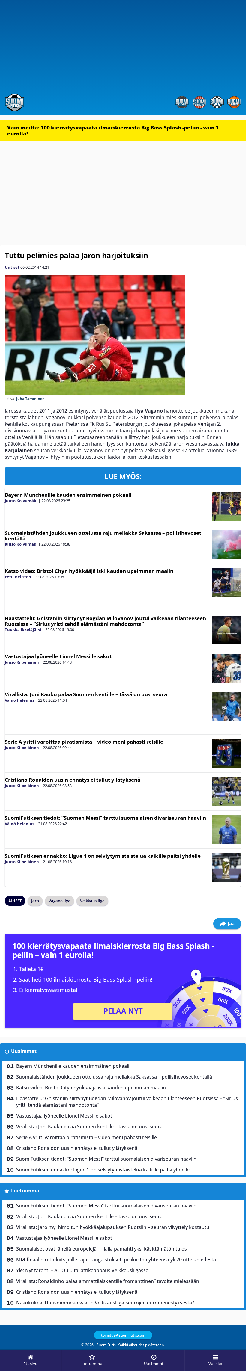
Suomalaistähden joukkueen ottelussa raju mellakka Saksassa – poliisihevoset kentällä (103, 535)
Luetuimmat (26, 1190)
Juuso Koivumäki (21, 500)
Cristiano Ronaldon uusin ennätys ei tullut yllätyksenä (72, 779)
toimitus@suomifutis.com (123, 1335)
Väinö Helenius (19, 700)
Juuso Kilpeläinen (22, 662)
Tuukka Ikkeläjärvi (23, 629)
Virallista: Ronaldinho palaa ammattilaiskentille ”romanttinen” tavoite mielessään (107, 1281)
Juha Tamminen (30, 398)
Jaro (35, 900)
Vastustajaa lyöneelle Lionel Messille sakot (58, 656)
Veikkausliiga (92, 900)
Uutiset (12, 267)
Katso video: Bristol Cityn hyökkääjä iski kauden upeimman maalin (89, 570)
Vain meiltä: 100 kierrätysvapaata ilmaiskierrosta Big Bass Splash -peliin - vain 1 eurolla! (113, 130)
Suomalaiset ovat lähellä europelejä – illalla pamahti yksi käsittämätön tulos (101, 1248)
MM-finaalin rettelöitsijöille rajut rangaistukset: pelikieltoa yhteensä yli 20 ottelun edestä (116, 1259)
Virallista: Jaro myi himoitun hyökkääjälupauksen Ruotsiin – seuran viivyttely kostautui (113, 1227)
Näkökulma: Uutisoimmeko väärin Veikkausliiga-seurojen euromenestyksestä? (105, 1302)
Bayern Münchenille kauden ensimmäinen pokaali (68, 494)
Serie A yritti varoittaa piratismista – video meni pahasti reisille (84, 741)
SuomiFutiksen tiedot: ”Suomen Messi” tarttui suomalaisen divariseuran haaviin (105, 817)
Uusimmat (24, 1051)
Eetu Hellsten (18, 576)
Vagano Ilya (59, 900)
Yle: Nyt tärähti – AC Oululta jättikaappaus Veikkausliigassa (82, 1270)
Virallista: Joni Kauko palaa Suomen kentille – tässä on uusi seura (86, 694)
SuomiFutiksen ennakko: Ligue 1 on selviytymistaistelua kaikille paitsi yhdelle (103, 855)
